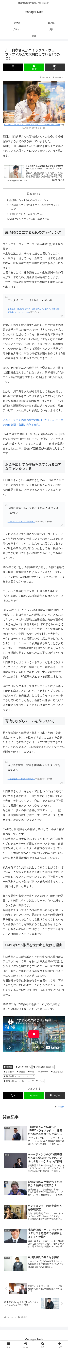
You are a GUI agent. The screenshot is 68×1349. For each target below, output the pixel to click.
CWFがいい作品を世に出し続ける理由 (29, 218)
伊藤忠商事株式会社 (45, 1067)
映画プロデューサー (39, 1072)
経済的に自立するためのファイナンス (29, 200)
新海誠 (22, 1072)
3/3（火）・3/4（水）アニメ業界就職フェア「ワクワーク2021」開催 (32, 125)
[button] (55, 67)
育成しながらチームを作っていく (26, 214)
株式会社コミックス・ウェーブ (20, 1076)
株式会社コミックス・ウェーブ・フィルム (25, 1081)
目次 (29, 193)
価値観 (9, 1067)
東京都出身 (58, 1072)
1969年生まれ (24, 1067)
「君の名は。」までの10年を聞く (21, 521)
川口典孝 (10, 1072)
